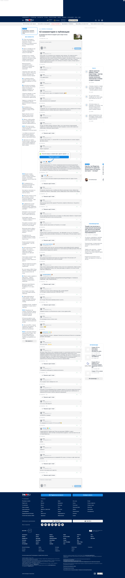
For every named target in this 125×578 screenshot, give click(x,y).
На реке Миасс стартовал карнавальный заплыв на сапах (28, 32)
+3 (76, 64)
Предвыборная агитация (28, 513)
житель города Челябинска (48, 244)
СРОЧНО (24, 28)
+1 (76, 72)
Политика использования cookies (69, 566)
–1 (80, 112)
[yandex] (62, 524)
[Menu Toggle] (22, 20)
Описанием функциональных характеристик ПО (72, 560)
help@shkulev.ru (31, 566)
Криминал (60, 503)
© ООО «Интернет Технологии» (28, 573)
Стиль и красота (91, 503)
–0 (80, 64)
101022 (44, 161)
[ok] (49, 524)
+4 (76, 180)
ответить (43, 64)
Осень (74, 503)
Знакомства (40, 17)
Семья (74, 515)
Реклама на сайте (26, 501)
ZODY (79, 17)
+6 (76, 472)
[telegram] (42, 524)
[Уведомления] (99, 20)
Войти (45, 48)
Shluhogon (45, 428)
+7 (76, 339)
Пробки (57, 20)
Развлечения (76, 511)
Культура (60, 505)
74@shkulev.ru (36, 564)
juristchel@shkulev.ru (52, 565)
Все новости (29, 37)
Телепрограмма (52, 17)
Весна (42, 505)
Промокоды (33, 17)
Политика (75, 505)
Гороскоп (64, 17)
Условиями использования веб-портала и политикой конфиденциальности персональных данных (81, 561)
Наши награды (25, 507)
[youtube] (59, 524)
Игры (76, 17)
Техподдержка (25, 511)
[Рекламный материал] (73, 20)
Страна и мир (91, 505)
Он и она (75, 501)
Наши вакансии (25, 509)
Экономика (90, 509)
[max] (52, 524)
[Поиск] (95, 20)
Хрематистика (45, 332)
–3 (80, 271)
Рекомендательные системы (68, 568)
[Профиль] (102, 20)
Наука (59, 511)
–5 (80, 472)
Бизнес (42, 503)
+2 (76, 143)
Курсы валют (71, 17)
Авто (42, 501)
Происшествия (76, 507)
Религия (75, 513)
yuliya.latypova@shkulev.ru (90, 555)
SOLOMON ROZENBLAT (47, 274)
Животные (43, 513)
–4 (80, 143)
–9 (80, 461)
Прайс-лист (24, 503)
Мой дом (60, 509)
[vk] (45, 524)
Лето (59, 507)
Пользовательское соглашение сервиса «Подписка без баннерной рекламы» (77, 569)
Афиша (59, 17)
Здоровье (43, 515)
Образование (61, 515)
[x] (55, 524)
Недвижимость (26, 17)
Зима (59, 501)
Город (42, 507)
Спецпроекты (91, 511)
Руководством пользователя (68, 559)
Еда (42, 511)
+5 (76, 130)
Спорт (89, 501)
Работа (74, 509)
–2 (80, 372)
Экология (90, 507)
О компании (25, 505)
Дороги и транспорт (45, 509)
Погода (46, 17)
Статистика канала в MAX (28, 515)
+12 (77, 172)
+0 (76, 79)
